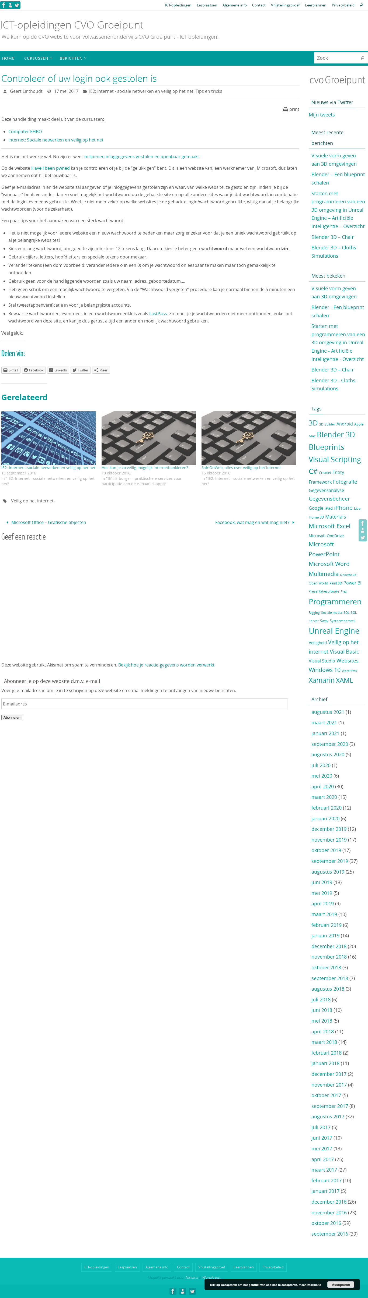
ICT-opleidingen (178, 5)
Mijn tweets (322, 114)
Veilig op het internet (32, 501)
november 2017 (329, 1084)
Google (316, 508)
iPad (329, 508)
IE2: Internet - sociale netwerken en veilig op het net (141, 91)
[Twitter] (16, 5)
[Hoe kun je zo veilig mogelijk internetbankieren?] (149, 438)
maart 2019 (324, 914)
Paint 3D (335, 583)
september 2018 (329, 978)
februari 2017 (326, 1180)
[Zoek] (362, 58)
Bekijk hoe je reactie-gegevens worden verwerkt (166, 665)
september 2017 (329, 1106)
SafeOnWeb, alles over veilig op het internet (241, 467)
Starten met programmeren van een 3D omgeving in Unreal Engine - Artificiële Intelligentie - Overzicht (338, 342)
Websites (347, 660)
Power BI (352, 583)
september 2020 (329, 744)
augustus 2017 (327, 1116)
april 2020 (322, 786)
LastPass (158, 314)
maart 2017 (324, 1169)
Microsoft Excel (329, 526)
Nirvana (191, 1277)
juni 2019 (321, 882)
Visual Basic (344, 651)
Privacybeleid (343, 5)
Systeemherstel (342, 621)
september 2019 (329, 861)
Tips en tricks (209, 91)
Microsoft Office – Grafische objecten (48, 522)
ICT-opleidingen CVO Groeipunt (72, 25)
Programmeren (335, 601)
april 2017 (322, 1159)
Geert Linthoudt (26, 91)
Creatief (325, 473)
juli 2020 (321, 765)
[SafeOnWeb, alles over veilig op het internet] (249, 438)
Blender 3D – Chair (332, 237)
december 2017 (328, 1074)
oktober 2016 (326, 1223)
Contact (259, 5)
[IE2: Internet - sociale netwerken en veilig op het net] (48, 438)
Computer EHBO (25, 131)
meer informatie (310, 1285)
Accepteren (341, 1284)
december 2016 (328, 1201)
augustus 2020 (327, 754)
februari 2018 (326, 1052)
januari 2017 (325, 1191)
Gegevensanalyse (326, 490)
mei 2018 (321, 1020)
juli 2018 (321, 999)
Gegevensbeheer (329, 498)
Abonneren (12, 717)
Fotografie (345, 481)
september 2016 (329, 1233)
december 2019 (328, 829)
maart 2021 (324, 722)
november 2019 (329, 839)
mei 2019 (321, 893)
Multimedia (324, 573)
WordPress (349, 671)
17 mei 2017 (66, 91)
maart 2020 (324, 797)
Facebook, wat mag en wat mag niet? (252, 522)
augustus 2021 (327, 712)
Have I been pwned (51, 168)
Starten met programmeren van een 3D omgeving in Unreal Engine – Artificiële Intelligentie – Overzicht (338, 209)
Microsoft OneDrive (326, 535)
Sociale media (331, 613)
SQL (346, 613)
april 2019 (322, 903)
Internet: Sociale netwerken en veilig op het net (55, 140)
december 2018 (328, 946)
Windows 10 (325, 669)
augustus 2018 (327, 988)
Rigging (314, 613)
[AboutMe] (10, 5)
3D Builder (327, 424)
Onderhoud (348, 575)
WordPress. (211, 1277)
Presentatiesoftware (324, 591)
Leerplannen (315, 5)
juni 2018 (321, 1010)
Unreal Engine (334, 630)
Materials (335, 517)
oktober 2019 (326, 850)
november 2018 (329, 956)
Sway (324, 621)
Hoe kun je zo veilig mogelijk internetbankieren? (145, 467)
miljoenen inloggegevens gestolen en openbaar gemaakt (141, 156)
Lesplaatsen (207, 5)
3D (313, 422)
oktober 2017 (326, 1095)
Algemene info (235, 5)
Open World (318, 583)
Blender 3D (336, 434)
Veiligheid (318, 642)
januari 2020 (325, 818)
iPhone (343, 507)
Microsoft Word (329, 564)
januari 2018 (325, 1063)
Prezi (344, 591)
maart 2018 (324, 1042)
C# (313, 471)
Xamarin (322, 680)
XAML (344, 680)
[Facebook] (4, 5)
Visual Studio (322, 661)
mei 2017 (321, 1148)
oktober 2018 (326, 967)
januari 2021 (325, 733)
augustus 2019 (327, 871)
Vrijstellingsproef (285, 5)
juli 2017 (321, 1127)
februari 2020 (326, 807)
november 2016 (329, 1212)
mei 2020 (321, 775)
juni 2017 (321, 1137)
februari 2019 (326, 925)
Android (344, 424)
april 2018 (322, 1031)
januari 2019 (325, 935)
